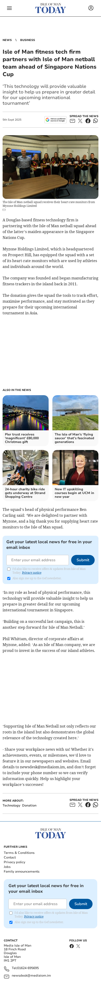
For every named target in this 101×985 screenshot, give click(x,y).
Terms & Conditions (19, 853)
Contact (10, 857)
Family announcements (21, 871)
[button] (9, 8)
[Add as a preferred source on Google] (55, 119)
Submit (83, 560)
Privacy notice (31, 572)
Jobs (7, 867)
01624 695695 (28, 968)
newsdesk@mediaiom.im (31, 976)
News (7, 40)
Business (27, 40)
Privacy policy (14, 862)
